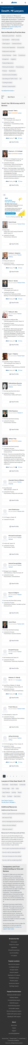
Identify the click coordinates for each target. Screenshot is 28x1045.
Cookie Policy (21, 1038)
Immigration (5, 59)
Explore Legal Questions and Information (13, 813)
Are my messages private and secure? (12, 821)
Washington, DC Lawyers (14, 975)
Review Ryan (21, 355)
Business (18, 36)
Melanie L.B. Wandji (14, 677)
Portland (9, 796)
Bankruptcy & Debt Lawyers (14, 994)
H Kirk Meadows (13, 411)
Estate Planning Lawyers (14, 1005)
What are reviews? (7, 829)
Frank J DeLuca (13, 707)
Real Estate (12, 71)
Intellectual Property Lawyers (14, 1013)
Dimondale (5, 784)
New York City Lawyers (14, 964)
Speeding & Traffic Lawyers (14, 1016)
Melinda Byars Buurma (15, 383)
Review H (20, 413)
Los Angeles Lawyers (14, 967)
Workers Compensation (8, 86)
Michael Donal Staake (15, 535)
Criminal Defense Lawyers (14, 1000)
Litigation (13, 59)
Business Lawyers (14, 997)
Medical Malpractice (7, 63)
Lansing (14, 792)
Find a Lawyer (14, 942)
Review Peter (21, 224)
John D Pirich (12, 622)
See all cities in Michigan (7, 802)
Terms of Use (5, 1038)
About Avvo (14, 1025)
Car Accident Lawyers (14, 1008)
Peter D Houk (12, 222)
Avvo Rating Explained (14, 1033)
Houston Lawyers (14, 972)
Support (14, 1030)
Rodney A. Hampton (14, 253)
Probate (4, 71)
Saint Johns (17, 796)
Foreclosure (21, 55)
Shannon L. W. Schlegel (15, 151)
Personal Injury (20, 67)
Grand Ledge (6, 788)
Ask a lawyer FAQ (7, 817)
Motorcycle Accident (8, 67)
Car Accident (5, 39)
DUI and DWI (20, 47)
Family (15, 55)
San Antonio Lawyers (14, 983)
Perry (3, 796)
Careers (14, 1028)
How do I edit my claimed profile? (11, 852)
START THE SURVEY (10, 213)
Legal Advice (14, 947)
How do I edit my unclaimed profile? (12, 860)
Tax (20, 78)
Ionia (17, 788)
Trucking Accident (7, 82)
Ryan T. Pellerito (13, 354)
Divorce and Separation (8, 47)
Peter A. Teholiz (13, 281)
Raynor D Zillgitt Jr (14, 592)
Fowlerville (22, 784)
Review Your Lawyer (14, 944)
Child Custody (15, 39)
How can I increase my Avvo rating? (11, 856)
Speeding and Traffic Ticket (10, 78)
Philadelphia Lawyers (14, 977)
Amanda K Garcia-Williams (16, 480)
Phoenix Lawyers (14, 980)
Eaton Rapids (14, 784)
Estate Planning (6, 55)
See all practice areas (7, 90)
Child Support (6, 43)
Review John (20, 511)
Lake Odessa (6, 792)
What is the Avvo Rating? (9, 825)
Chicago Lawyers (14, 969)
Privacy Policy (13, 1038)
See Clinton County (6, 800)
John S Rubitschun (14, 509)
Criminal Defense (16, 43)
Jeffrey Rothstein (14, 736)
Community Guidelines (13, 1040)
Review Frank (21, 708)
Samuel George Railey (15, 563)
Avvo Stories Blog (14, 952)
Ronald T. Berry (13, 110)
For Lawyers (14, 955)
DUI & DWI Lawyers (14, 1003)
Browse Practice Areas (14, 950)
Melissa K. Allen (13, 312)
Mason (19, 792)
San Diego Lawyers (14, 986)
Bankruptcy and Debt (8, 36)
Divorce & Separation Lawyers (14, 1011)
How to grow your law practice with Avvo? (13, 848)
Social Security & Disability (9, 74)
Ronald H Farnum (13, 650)
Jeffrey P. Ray (12, 438)
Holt (13, 788)
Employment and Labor (8, 51)
